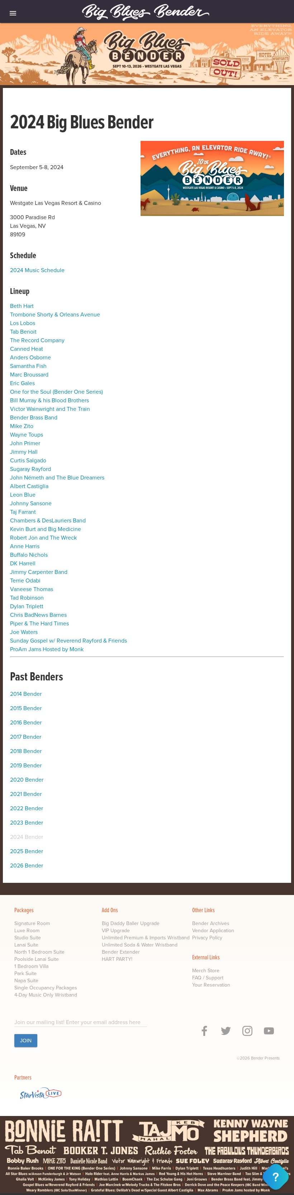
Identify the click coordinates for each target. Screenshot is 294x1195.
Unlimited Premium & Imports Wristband (146, 937)
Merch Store (205, 970)
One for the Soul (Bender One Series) (56, 392)
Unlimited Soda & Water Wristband (139, 945)
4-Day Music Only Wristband (45, 995)
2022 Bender (26, 808)
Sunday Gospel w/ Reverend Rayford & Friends (68, 640)
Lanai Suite (26, 945)
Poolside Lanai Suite (36, 959)
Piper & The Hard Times (39, 623)
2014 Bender (26, 694)
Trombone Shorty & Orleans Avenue (55, 314)
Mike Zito (21, 426)
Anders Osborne (30, 357)
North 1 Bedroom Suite (39, 952)
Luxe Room (26, 930)
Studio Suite (27, 937)
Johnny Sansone (31, 503)
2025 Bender (26, 851)
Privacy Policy (207, 937)
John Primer (25, 443)
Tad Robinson (27, 598)
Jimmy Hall (24, 452)
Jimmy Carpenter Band (38, 572)
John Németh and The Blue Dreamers (57, 477)
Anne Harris (24, 546)
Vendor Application (213, 930)
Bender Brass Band (33, 417)
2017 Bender (25, 737)
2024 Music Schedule (37, 270)
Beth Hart (22, 306)
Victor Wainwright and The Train (50, 409)
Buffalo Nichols (29, 555)
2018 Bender (26, 751)
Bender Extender (121, 952)
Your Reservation (211, 985)
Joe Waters (24, 632)
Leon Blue (22, 495)
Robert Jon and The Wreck (43, 537)
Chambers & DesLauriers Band (48, 520)
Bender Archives (210, 923)
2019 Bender (26, 765)
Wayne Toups (26, 435)
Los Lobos (22, 323)
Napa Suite (26, 980)
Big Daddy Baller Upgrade (131, 923)
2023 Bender (26, 822)
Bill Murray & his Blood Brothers (49, 400)
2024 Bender (26, 837)
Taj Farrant (23, 512)
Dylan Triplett (26, 606)
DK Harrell (22, 563)
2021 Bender (26, 794)
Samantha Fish (28, 366)
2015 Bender (26, 708)
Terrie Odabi (25, 580)
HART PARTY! (117, 959)
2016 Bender (26, 722)
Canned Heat (26, 349)
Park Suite (25, 973)
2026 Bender (26, 865)
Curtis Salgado (28, 460)
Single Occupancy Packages (45, 988)
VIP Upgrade (116, 930)
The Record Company (37, 340)
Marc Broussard (29, 374)
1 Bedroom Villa (31, 966)
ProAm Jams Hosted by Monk (47, 649)
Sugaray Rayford (30, 469)
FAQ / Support (207, 978)
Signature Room (32, 923)
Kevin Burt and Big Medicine (45, 529)
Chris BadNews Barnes (38, 615)
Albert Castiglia (29, 486)
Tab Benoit (23, 332)
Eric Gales (22, 383)
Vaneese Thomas (31, 589)
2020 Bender (26, 780)
